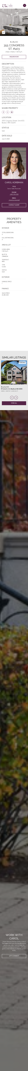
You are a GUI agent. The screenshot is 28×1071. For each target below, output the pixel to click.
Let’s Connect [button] (14, 956)
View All (14, 403)
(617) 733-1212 (14, 194)
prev (12, 397)
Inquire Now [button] (14, 57)
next (16, 397)
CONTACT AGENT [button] (14, 205)
